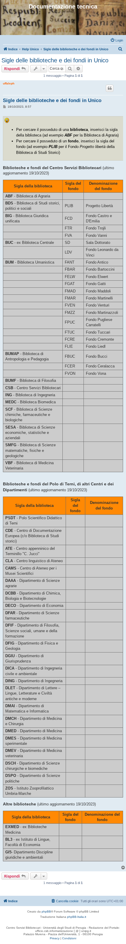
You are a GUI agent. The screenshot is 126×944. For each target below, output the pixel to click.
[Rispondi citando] (109, 88)
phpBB (46, 911)
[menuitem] (116, 40)
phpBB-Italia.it (76, 916)
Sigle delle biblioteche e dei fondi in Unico (54, 60)
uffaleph (8, 83)
